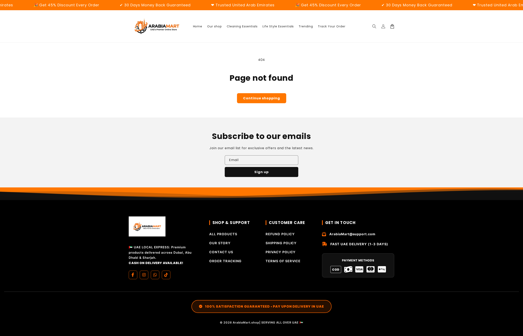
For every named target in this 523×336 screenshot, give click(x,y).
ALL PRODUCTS (223, 234)
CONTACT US (221, 252)
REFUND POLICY (280, 234)
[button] (374, 26)
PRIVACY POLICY (281, 252)
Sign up (261, 172)
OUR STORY (220, 243)
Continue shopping (261, 98)
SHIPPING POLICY (281, 243)
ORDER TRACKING (225, 261)
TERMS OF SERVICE (283, 261)
